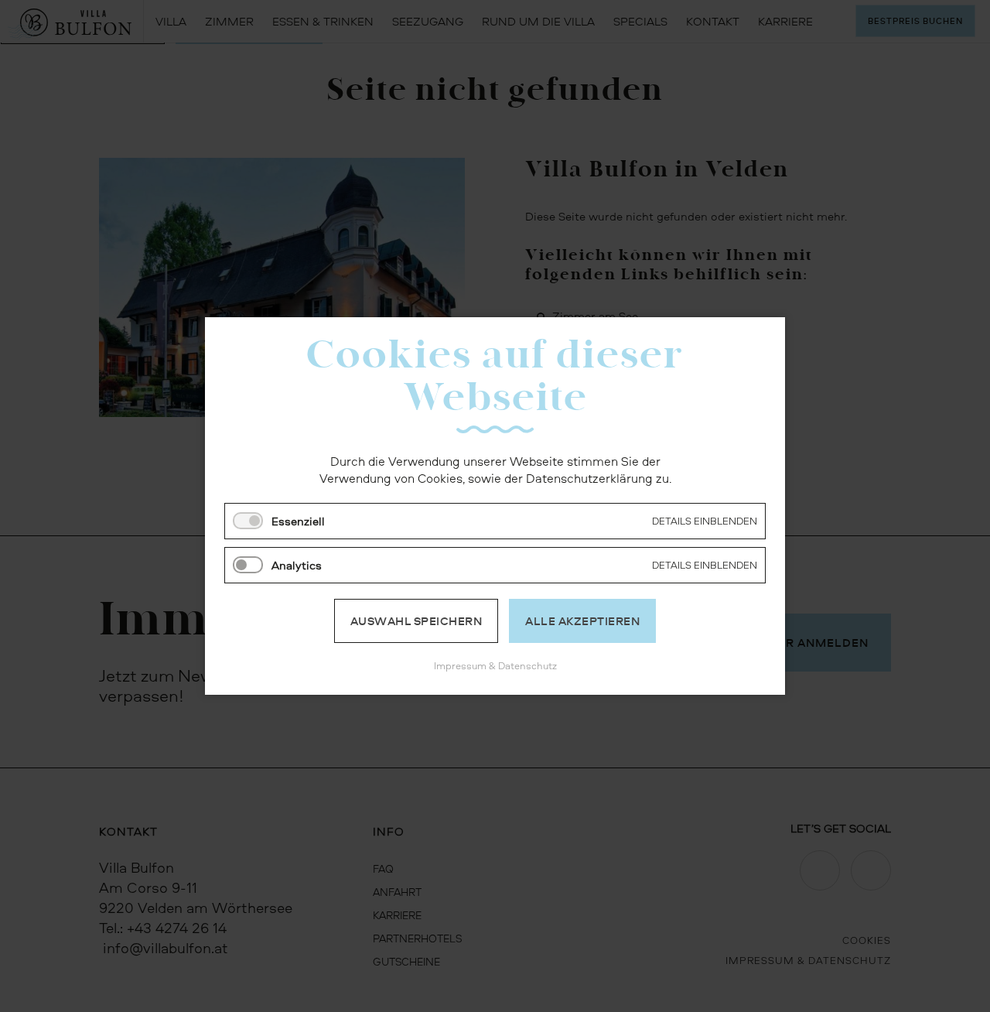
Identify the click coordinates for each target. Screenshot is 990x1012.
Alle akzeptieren (582, 620)
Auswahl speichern (416, 620)
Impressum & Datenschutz (495, 665)
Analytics (296, 565)
